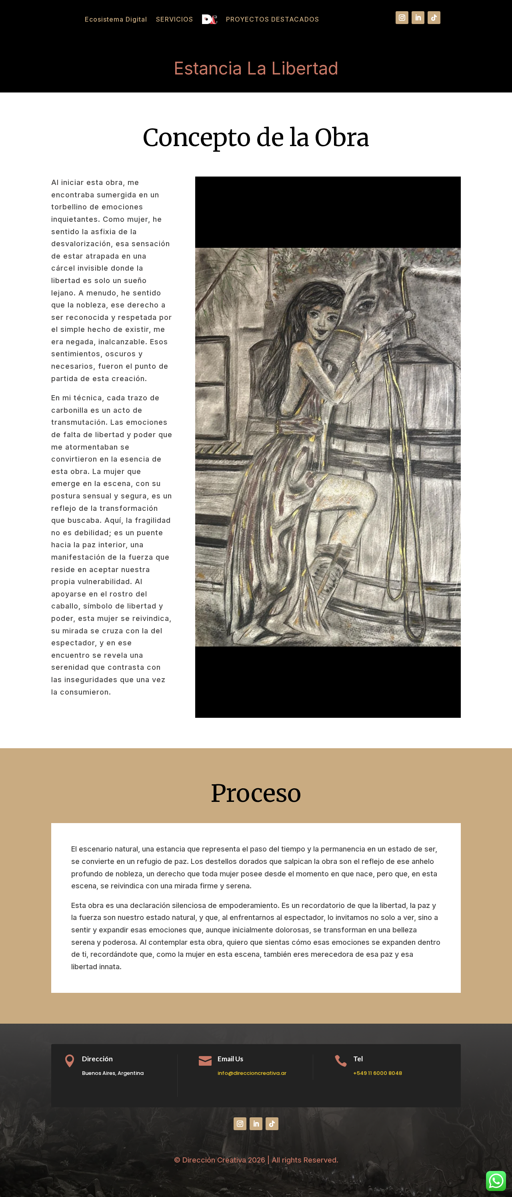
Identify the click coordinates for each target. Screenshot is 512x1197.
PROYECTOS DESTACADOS (272, 19)
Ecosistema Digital (116, 19)
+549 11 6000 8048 (377, 1073)
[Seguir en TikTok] (434, 17)
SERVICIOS (174, 19)
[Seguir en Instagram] (402, 17)
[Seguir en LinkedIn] (418, 17)
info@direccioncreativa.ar (252, 1073)
